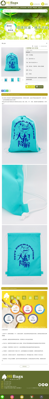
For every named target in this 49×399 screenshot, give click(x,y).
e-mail (22, 397)
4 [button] (28, 38)
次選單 (4, 43)
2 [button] (23, 38)
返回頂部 (41, 397)
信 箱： (2, 386)
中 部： (2, 381)
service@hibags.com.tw (10, 386)
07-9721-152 (7, 384)
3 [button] (26, 38)
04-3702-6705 (36, 4)
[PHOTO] (12, 62)
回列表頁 (25, 366)
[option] (24, 23)
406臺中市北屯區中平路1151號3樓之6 (12, 388)
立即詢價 (40, 86)
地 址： (2, 388)
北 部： (2, 383)
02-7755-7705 (7, 383)
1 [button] (22, 38)
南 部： (2, 384)
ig (12, 397)
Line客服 (2, 397)
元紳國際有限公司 (9, 3)
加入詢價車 (31, 86)
